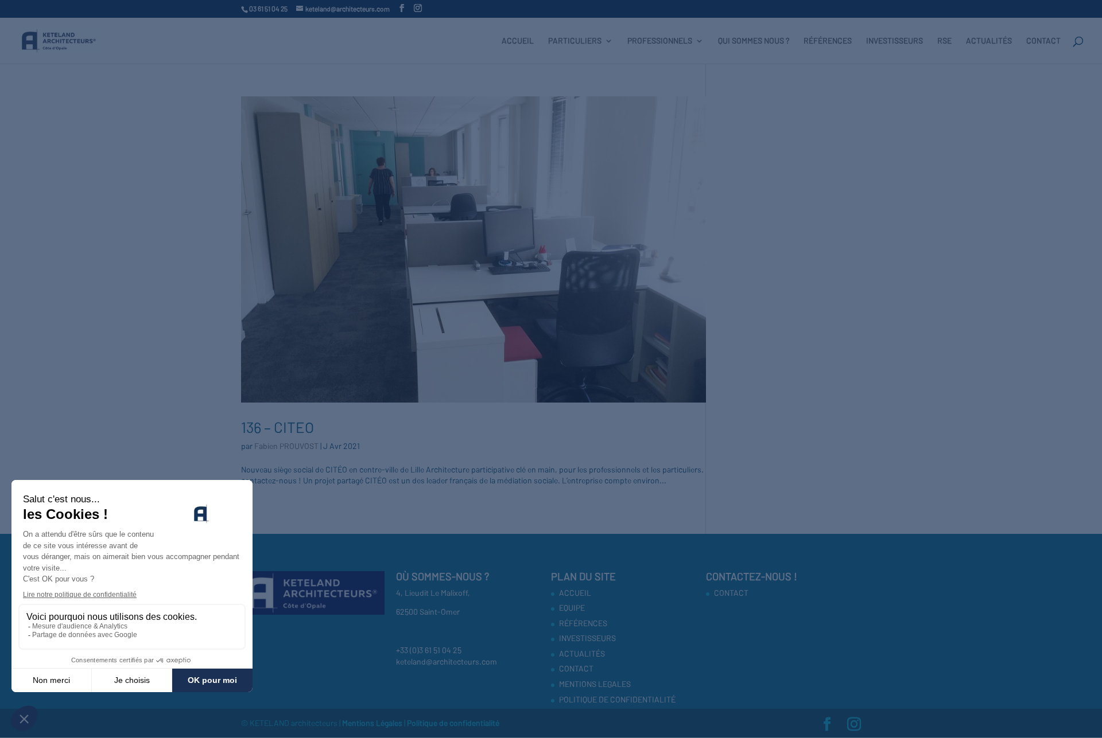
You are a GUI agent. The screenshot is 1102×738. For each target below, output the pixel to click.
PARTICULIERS (575, 41)
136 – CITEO (277, 427)
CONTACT (1043, 41)
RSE (944, 41)
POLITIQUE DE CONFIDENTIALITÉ (617, 699)
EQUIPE (572, 607)
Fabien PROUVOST (286, 446)
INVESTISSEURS (894, 41)
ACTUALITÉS (989, 41)
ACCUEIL (518, 41)
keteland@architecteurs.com (446, 661)
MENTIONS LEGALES (595, 684)
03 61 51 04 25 (268, 9)
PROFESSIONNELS (659, 41)
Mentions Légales (373, 723)
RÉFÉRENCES (828, 41)
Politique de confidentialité (453, 723)
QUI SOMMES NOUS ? (753, 41)
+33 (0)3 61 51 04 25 (428, 650)
